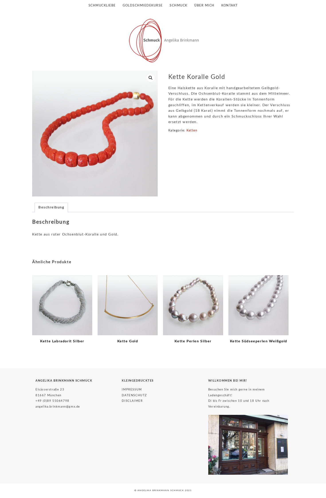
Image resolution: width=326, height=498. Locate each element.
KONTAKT (229, 5)
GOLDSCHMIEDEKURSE (143, 5)
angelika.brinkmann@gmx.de (57, 406)
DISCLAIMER (132, 401)
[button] (151, 78)
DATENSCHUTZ (134, 395)
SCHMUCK (178, 5)
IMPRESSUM (132, 389)
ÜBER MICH (204, 5)
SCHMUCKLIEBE (102, 5)
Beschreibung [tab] (51, 207)
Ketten (192, 130)
